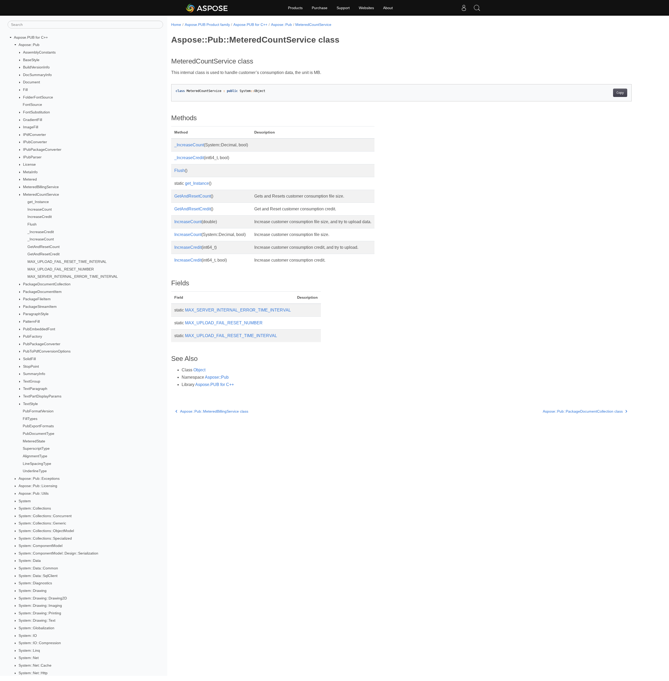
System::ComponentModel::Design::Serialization (58, 553)
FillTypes (30, 419)
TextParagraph (35, 389)
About (388, 8)
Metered (30, 179)
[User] (463, 8)
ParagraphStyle (36, 314)
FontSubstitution (36, 112)
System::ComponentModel (40, 546)
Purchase (319, 8)
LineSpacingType (37, 463)
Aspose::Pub (29, 45)
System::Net (29, 658)
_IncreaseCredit (40, 232)
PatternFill (31, 321)
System (25, 501)
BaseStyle (31, 60)
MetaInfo (30, 172)
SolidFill (29, 359)
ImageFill (30, 127)
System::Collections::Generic (42, 523)
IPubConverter (35, 142)
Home (176, 24)
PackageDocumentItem (42, 292)
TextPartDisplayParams (42, 396)
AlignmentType (35, 456)
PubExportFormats (38, 426)
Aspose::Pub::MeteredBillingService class (214, 411)
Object (199, 370)
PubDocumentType (38, 433)
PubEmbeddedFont (39, 329)
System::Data (30, 561)
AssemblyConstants (39, 52)
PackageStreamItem (40, 306)
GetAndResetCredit (43, 254)
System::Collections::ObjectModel (46, 531)
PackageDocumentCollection (47, 284)
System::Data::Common (38, 568)
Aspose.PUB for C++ (31, 37)
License (29, 164)
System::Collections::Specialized (45, 538)
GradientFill (32, 120)
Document (31, 82)
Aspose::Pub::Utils (34, 493)
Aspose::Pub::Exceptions (39, 478)
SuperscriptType (36, 449)
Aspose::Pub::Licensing (38, 486)
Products (295, 8)
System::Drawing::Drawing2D (43, 598)
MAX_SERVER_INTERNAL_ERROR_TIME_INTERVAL (72, 277)
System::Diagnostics (35, 583)
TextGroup (31, 381)
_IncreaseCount (40, 239)
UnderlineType (35, 471)
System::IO (28, 635)
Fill (25, 90)
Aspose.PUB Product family (207, 24)
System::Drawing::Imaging (40, 605)
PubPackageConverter (41, 344)
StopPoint (31, 366)
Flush (32, 224)
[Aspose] (207, 7)
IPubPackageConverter (42, 149)
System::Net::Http (33, 673)
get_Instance (38, 202)
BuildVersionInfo (36, 67)
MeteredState (34, 441)
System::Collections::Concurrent (45, 516)
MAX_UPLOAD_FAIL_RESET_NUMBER (60, 269)
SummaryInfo (34, 374)
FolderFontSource (38, 97)
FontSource (32, 104)
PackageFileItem (37, 299)
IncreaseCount (39, 209)
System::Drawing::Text (37, 621)
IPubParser (32, 157)
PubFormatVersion (38, 411)
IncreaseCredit (39, 217)
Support (343, 8)
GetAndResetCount (43, 247)
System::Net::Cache (35, 665)
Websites (366, 8)
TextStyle (30, 404)
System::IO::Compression (40, 643)
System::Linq (29, 650)
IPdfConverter (34, 134)
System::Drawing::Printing (40, 613)
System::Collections (35, 508)
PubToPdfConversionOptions (47, 351)
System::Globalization (36, 628)
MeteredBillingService (41, 187)
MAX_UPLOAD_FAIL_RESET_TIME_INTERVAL (67, 261)
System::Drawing (33, 590)
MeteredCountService (41, 194)
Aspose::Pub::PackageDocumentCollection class (583, 411)
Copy (620, 93)
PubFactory (32, 336)
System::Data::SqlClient (38, 576)
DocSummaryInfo (37, 75)
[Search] (476, 8)
